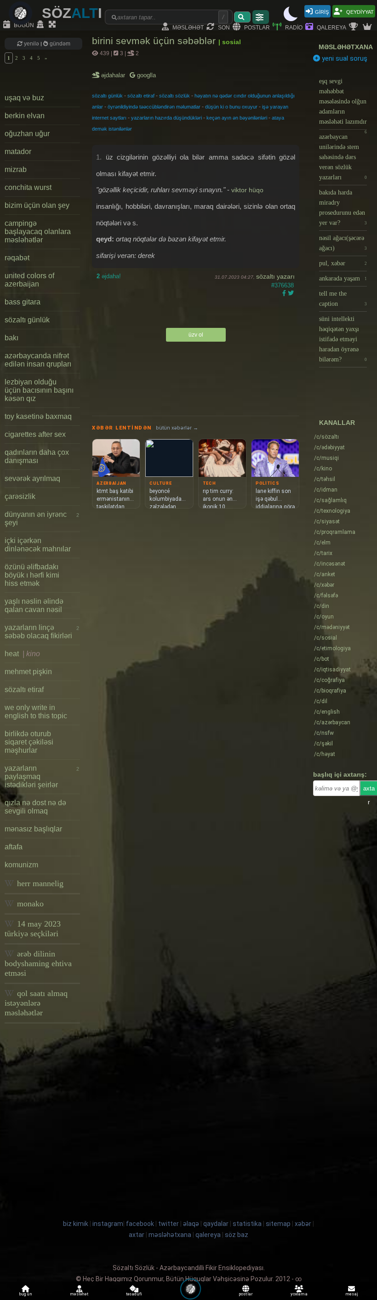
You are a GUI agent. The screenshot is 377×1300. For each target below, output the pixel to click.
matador (18, 151)
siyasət (327, 521)
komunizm (21, 865)
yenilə (31, 43)
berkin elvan (25, 116)
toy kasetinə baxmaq (38, 416)
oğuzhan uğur (27, 133)
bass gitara (22, 302)
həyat (324, 754)
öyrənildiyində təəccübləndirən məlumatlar (154, 106)
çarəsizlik (20, 496)
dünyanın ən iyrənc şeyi (42, 518)
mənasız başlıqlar (33, 829)
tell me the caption (343, 298)
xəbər (324, 585)
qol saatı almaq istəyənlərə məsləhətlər (36, 1003)
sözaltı (326, 437)
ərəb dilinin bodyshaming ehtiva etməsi (38, 963)
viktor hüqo (247, 190)
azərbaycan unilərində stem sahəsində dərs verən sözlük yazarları (343, 157)
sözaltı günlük (27, 320)
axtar (136, 1234)
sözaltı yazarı (275, 276)
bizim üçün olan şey (37, 205)
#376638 (282, 285)
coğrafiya (329, 680)
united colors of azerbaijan (29, 280)
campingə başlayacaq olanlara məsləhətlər (38, 231)
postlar (256, 27)
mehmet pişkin (28, 672)
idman (325, 490)
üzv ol (195, 335)
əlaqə (191, 1223)
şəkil (323, 743)
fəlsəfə (326, 595)
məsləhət (187, 27)
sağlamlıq (330, 500)
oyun (324, 616)
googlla (145, 75)
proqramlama (334, 532)
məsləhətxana (346, 47)
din (321, 606)
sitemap (278, 1223)
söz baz (236, 1234)
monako (29, 903)
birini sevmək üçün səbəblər (155, 40)
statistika (247, 1223)
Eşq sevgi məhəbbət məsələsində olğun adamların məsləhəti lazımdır (343, 104)
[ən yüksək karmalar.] (368, 27)
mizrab (16, 169)
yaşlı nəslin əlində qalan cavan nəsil (34, 605)
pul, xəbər (343, 263)
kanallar (337, 422)
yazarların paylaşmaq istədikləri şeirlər (42, 776)
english (327, 712)
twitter (168, 1223)
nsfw (324, 733)
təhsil (324, 479)
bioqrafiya (330, 690)
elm (322, 542)
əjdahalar (113, 75)
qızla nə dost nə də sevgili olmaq (35, 807)
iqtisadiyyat (332, 669)
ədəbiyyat (329, 447)
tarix (323, 553)
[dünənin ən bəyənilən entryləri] (354, 27)
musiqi (326, 458)
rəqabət (17, 258)
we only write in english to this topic (36, 712)
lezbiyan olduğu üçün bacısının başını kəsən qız (39, 390)
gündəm (59, 43)
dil (320, 701)
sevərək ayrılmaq (32, 478)
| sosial (229, 42)
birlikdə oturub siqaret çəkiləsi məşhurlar (29, 742)
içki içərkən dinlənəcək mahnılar (38, 545)
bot (321, 659)
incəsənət (329, 564)
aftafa (14, 847)
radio (293, 27)
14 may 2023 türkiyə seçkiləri (33, 928)
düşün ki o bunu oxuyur (231, 106)
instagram (107, 1223)
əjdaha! (109, 276)
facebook (140, 1223)
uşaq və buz (24, 98)
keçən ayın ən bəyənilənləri (236, 117)
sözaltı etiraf (24, 689)
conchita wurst (28, 187)
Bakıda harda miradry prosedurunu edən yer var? (343, 207)
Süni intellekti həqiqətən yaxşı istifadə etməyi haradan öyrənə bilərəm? (343, 339)
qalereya (330, 27)
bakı (11, 338)
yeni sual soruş (343, 58)
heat (22, 654)
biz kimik (76, 1223)
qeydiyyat (359, 11)
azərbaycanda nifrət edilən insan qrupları (38, 360)
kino (323, 468)
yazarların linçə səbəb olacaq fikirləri (42, 632)
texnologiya (332, 511)
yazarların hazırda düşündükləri (166, 117)
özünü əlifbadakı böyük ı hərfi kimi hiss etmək (32, 575)
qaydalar (215, 1223)
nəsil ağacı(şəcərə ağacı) (343, 243)
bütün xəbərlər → (177, 428)
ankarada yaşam (343, 278)
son (223, 27)
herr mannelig (39, 883)
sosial (325, 638)
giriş (322, 11)
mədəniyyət (332, 627)
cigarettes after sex (35, 434)
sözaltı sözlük (174, 95)
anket (324, 574)
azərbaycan (332, 722)
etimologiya (332, 648)
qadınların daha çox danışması (37, 456)
